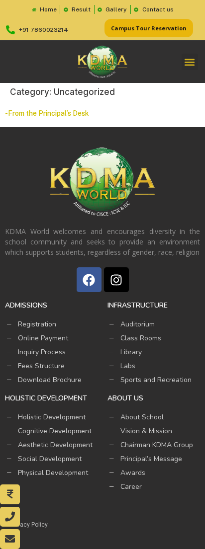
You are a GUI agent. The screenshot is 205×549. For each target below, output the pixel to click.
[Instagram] (116, 279)
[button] (190, 62)
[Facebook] (89, 279)
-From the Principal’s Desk (47, 113)
